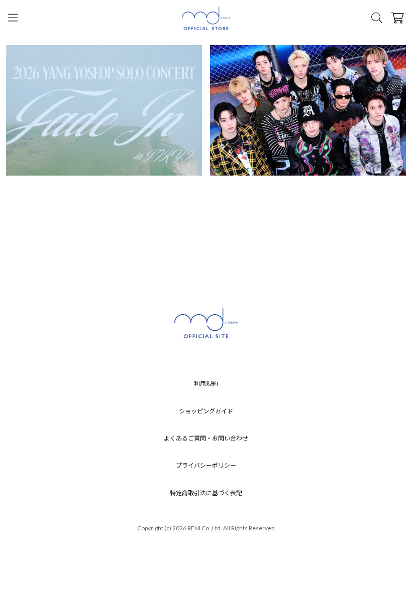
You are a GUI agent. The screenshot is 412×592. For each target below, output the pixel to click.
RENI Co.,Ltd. (204, 528)
